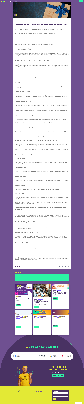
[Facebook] (39, 391)
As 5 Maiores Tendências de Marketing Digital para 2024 (60, 320)
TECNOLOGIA (18, 318)
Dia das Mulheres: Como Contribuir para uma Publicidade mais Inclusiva (60, 293)
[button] (59, 266)
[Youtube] (41, 391)
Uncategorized (18, 296)
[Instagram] (34, 391)
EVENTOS (54, 290)
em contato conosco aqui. (41, 259)
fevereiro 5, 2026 (38, 300)
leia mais (18, 304)
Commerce (15, 1)
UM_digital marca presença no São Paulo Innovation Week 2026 (23, 299)
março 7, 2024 (56, 291)
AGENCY (17, 316)
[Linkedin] (36, 391)
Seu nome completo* (56, 391)
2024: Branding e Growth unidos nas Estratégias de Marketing (23, 322)
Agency (11, 1)
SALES (41, 317)
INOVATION (58, 290)
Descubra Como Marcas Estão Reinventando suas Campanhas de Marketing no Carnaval (41, 321)
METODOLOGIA (18, 317)
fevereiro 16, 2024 (19, 320)
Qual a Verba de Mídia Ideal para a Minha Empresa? (41, 302)
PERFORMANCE (24, 317)
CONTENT (21, 316)
